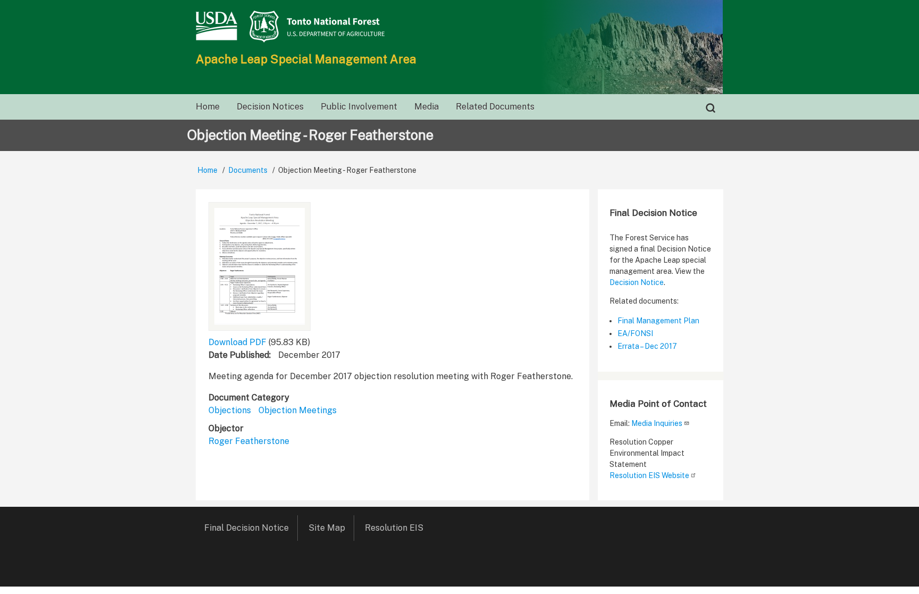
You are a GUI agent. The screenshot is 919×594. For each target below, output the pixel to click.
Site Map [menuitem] (326, 528)
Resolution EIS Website (649, 475)
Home (207, 170)
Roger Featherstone (248, 441)
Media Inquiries (656, 423)
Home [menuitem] (208, 107)
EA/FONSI (635, 333)
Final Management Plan (658, 320)
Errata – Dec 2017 (647, 346)
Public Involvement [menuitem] (359, 107)
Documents (248, 170)
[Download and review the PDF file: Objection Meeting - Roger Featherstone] (259, 266)
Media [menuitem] (426, 107)
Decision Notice (636, 282)
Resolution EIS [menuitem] (394, 528)
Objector (226, 428)
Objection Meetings (297, 410)
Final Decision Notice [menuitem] (246, 528)
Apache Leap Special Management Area (306, 59)
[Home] (459, 26)
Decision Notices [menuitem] (270, 107)
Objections (229, 410)
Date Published (238, 355)
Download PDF (237, 342)
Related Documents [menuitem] (495, 107)
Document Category (248, 397)
